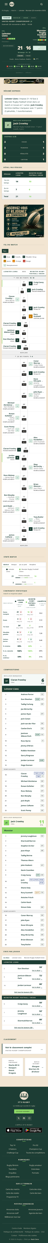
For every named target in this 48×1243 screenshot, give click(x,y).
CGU (43, 1232)
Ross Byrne (26, 741)
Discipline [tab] (32, 564)
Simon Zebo (26, 907)
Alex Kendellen (38, 438)
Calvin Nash (26, 902)
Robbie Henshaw (28, 750)
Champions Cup (35, 1149)
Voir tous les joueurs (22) (24, 1028)
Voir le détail (37, 970)
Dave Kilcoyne (37, 380)
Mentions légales (29, 1228)
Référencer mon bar (12, 1217)
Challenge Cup (12, 1152)
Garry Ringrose (27, 755)
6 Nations (12, 1149)
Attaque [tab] (14, 564)
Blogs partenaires (12, 1176)
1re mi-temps (25, 278)
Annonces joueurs (35, 1209)
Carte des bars (35, 1193)
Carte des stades (12, 1193)
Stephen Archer (27, 846)
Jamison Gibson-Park (9, 331)
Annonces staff (13, 1213)
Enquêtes (12, 1173)
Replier (24, 353)
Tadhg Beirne (26, 855)
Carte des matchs (12, 1189)
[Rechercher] (41, 4)
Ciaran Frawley (9, 297)
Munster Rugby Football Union (41, 33)
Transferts (13, 1169)
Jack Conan (25, 719)
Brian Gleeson (37, 485)
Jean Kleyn (25, 850)
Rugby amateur (35, 1165)
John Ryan (38, 392)
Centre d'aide (17, 1228)
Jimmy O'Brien (27, 746)
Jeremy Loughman (29, 836)
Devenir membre (24, 1111)
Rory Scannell (37, 315)
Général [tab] (6, 564)
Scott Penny (9, 426)
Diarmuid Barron (28, 841)
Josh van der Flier (28, 723)
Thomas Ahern (27, 860)
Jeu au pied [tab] (23, 564)
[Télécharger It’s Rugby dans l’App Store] (14, 1130)
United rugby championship (16, 21)
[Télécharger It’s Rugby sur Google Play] (33, 1130)
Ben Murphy (9, 495)
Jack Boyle (7, 506)
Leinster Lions (6, 34)
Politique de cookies (32, 1232)
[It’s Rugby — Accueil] (24, 1095)
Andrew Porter (27, 694)
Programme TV (13, 1197)
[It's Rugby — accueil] (11, 4)
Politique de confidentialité (13, 1232)
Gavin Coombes (27, 870)
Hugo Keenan (26, 765)
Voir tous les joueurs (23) (24, 992)
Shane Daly (25, 888)
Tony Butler (38, 517)
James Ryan (26, 714)
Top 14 (12, 1145)
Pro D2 (35, 1145)
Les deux (6, 958)
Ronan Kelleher (9, 414)
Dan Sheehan (8, 339)
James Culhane (9, 536)
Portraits (35, 1173)
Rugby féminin (12, 1165)
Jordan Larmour (10, 456)
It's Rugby (5, 10)
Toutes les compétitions (35, 1152)
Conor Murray (37, 362)
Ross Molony (9, 475)
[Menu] (6, 4)
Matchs (13, 10)
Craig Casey (39, 282)
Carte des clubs (35, 1189)
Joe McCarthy (26, 709)
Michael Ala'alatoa (9, 404)
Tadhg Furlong (27, 704)
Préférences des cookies (28, 1235)
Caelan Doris (26, 728)
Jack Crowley (20, 123)
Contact (14, 1235)
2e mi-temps (25, 356)
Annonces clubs (12, 1209)
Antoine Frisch (27, 897)
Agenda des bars (35, 1213)
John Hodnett (26, 865)
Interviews (35, 1169)
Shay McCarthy (38, 465)
